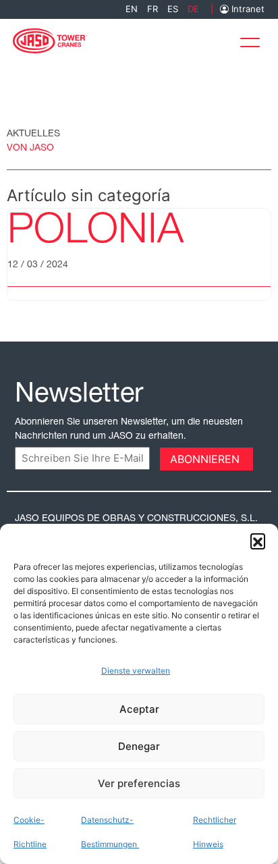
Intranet (247, 9)
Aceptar (139, 709)
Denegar (139, 746)
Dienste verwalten (135, 671)
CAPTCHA (42, 457)
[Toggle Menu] (253, 39)
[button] (258, 540)
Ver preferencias (139, 783)
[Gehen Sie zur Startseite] (50, 39)
